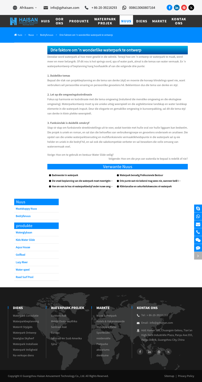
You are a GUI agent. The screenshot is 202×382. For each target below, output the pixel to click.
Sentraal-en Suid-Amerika (66, 338)
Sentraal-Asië (59, 327)
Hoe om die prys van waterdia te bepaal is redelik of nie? (154, 158)
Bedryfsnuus (46, 35)
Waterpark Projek (67, 307)
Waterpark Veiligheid (25, 349)
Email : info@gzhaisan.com (157, 322)
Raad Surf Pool (24, 277)
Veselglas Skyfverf (23, 338)
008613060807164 (142, 7)
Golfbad (20, 254)
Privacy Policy (186, 376)
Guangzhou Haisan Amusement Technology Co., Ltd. (54, 376)
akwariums (102, 349)
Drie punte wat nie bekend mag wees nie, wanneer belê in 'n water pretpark (150, 181)
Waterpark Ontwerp (24, 332)
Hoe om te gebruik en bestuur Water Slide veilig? (85, 154)
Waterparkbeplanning (26, 321)
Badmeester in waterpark (65, 175)
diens (18, 307)
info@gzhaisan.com (64, 7)
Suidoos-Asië (58, 315)
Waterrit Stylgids (22, 327)
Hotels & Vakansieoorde (110, 321)
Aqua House (23, 247)
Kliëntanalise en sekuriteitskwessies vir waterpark (146, 186)
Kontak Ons (147, 307)
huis (20, 35)
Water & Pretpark (106, 315)
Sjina (54, 344)
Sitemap (169, 376)
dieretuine (102, 355)
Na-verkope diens (23, 355)
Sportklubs (103, 332)
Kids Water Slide (25, 240)
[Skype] (198, 208)
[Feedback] (198, 248)
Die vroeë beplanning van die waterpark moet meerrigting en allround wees (82, 181)
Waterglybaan (24, 232)
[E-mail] (198, 224)
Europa (55, 332)
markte (103, 307)
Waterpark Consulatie (26, 315)
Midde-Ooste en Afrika (64, 321)
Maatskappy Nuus (26, 208)
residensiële (103, 338)
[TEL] (198, 232)
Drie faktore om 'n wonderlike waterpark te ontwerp (86, 35)
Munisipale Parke (106, 327)
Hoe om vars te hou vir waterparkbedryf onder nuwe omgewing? (82, 186)
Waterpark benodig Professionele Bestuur (141, 175)
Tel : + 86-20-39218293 (154, 315)
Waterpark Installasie (25, 344)
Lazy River (22, 262)
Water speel (23, 269)
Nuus (31, 35)
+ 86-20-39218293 (104, 7)
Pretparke (102, 344)
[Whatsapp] (198, 216)
